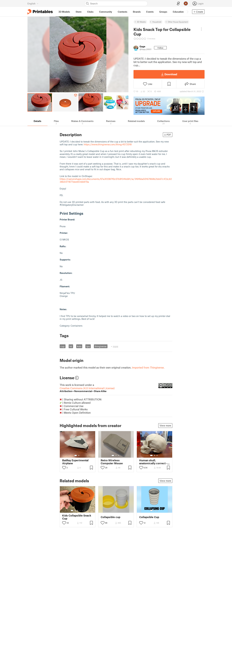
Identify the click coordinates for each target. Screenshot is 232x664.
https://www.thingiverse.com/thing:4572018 (108, 144)
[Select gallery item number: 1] (75, 455)
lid (70, 346)
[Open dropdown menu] (201, 29)
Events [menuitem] (150, 11)
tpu (88, 346)
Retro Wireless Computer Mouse (112, 462)
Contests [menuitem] (122, 11)
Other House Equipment (178, 22)
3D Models (141, 22)
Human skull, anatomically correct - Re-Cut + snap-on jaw (153, 462)
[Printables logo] (40, 12)
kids (79, 346)
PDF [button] (169, 134)
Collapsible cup (110, 517)
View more (165, 425)
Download (170, 74)
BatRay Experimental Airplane (75, 462)
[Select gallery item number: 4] (80, 510)
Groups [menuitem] (163, 11)
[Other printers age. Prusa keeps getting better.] (169, 106)
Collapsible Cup (149, 517)
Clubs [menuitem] (90, 11)
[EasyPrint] (178, 3)
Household (156, 22)
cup (62, 346)
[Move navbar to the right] (187, 11)
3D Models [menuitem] (64, 11)
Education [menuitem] (178, 11)
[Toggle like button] (64, 467)
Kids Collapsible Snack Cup (76, 517)
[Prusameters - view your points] (186, 3)
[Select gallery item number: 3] (118, 455)
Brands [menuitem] (137, 11)
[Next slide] (125, 102)
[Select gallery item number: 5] (82, 510)
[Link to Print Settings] (85, 213)
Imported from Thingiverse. (148, 367)
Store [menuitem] (78, 11)
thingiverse (101, 346)
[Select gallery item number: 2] (78, 455)
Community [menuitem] (105, 11)
